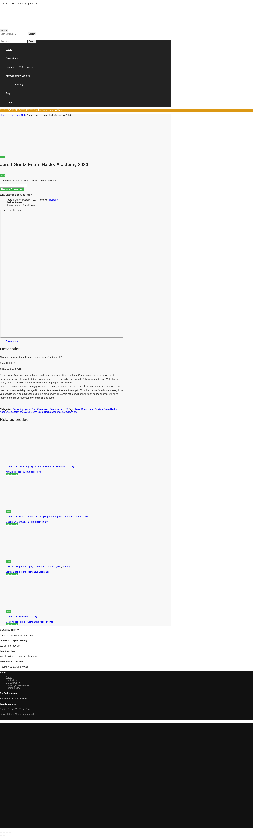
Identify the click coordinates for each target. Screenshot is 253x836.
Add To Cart (12, 474)
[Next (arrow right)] (4, 835)
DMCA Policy (13, 682)
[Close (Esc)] (1, 832)
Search (32, 34)
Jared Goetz (81, 409)
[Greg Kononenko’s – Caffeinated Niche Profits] (33, 611)
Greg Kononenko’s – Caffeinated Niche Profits (29, 621)
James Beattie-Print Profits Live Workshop (27, 571)
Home (3, 115)
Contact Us (11, 680)
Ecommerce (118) (17, 115)
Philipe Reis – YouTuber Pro (15, 709)
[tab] (64, 341)
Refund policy (13, 688)
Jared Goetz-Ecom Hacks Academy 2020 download (51, 412)
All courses (11, 466)
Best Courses (26, 516)
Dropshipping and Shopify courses (30, 409)
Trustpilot (53, 200)
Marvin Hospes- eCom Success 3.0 (23, 471)
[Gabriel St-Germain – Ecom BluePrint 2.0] (33, 511)
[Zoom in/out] (10, 832)
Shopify (66, 566)
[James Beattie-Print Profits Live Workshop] (33, 561)
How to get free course (17, 685)
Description (12, 341)
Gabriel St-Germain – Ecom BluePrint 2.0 (27, 521)
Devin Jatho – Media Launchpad (17, 714)
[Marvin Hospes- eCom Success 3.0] (28, 461)
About (9, 677)
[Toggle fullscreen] (7, 832)
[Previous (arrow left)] (1, 835)
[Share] (4, 832)
